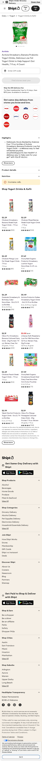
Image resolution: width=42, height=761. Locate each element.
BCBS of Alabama (10, 700)
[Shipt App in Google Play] (25, 472)
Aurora (5, 673)
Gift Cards (6, 549)
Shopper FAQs (8, 631)
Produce (5, 495)
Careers (5, 570)
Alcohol (5, 485)
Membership (7, 546)
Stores (5, 543)
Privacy (20, 737)
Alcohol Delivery (9, 515)
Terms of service (8, 737)
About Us (6, 567)
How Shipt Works (9, 539)
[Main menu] (4, 8)
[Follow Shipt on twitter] (20, 705)
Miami (4, 649)
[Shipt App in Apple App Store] (9, 472)
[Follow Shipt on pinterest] (14, 705)
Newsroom (6, 573)
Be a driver (6, 618)
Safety (5, 628)
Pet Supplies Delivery (11, 519)
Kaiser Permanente (10, 697)
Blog (4, 576)
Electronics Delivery (10, 522)
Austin (4, 642)
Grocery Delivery (9, 512)
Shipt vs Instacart (10, 552)
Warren (5, 676)
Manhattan (7, 655)
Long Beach (7, 683)
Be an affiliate (8, 622)
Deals (4, 556)
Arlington (6, 670)
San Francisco (8, 646)
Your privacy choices (15, 740)
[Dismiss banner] (3, 2)
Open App (35, 2)
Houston (6, 652)
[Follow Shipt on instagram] (8, 705)
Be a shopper (8, 615)
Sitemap (5, 583)
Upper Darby (8, 679)
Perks (4, 625)
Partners (6, 580)
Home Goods (8, 491)
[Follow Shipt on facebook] (3, 705)
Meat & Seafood (9, 498)
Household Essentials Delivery (15, 525)
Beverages (6, 488)
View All (5, 501)
